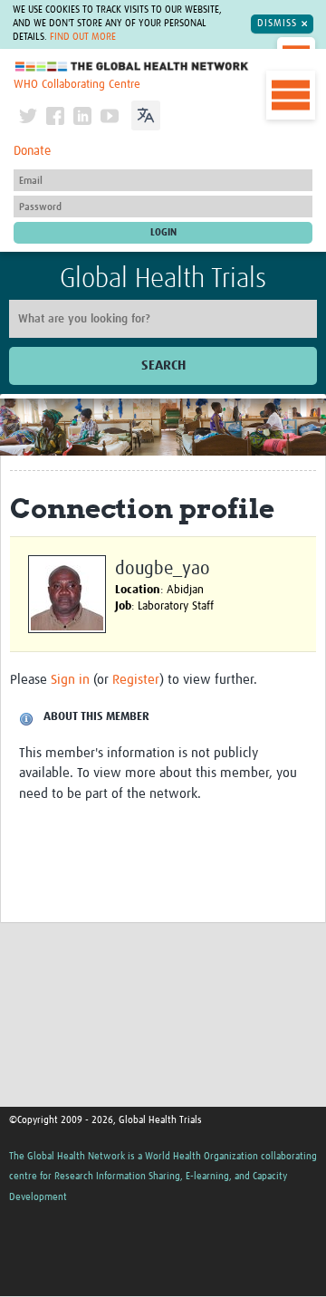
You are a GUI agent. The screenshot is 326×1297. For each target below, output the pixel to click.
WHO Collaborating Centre (77, 85)
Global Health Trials (163, 279)
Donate (32, 151)
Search (163, 365)
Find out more (83, 37)
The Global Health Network (132, 66)
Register (135, 680)
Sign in (70, 680)
